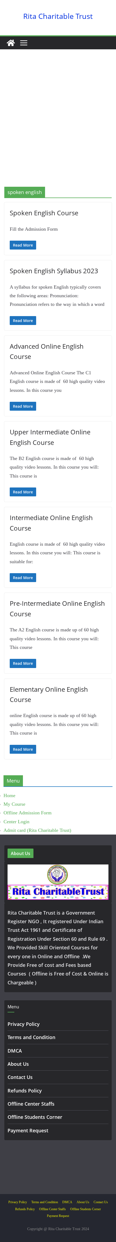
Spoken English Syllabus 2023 (54, 270)
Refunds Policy (25, 1090)
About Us (18, 1064)
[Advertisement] (58, 126)
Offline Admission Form (28, 812)
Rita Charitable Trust (58, 16)
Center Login (16, 821)
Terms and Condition (31, 1037)
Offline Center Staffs (31, 1104)
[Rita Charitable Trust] (10, 42)
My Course (14, 804)
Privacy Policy (24, 1024)
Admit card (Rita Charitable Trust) (37, 830)
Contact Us (20, 1077)
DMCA (15, 1050)
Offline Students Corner (35, 1117)
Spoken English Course (44, 212)
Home (9, 795)
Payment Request (28, 1130)
